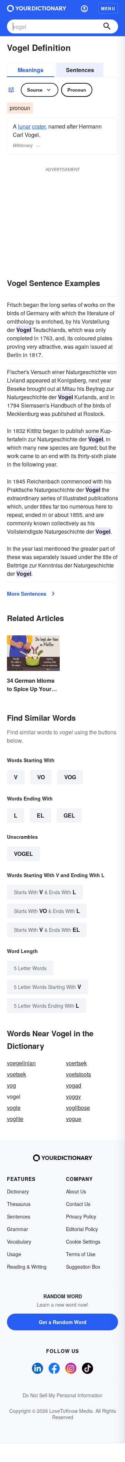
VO (41, 777)
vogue (73, 1119)
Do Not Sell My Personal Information (62, 1395)
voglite (15, 1119)
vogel (23, 854)
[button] (84, 8)
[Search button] (107, 26)
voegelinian (21, 1063)
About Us (76, 1191)
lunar (24, 126)
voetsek (16, 1074)
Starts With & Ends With (45, 892)
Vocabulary (19, 1241)
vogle (13, 1108)
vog (11, 1085)
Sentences (80, 70)
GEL (69, 815)
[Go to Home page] (36, 8)
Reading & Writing (27, 1266)
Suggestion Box (83, 1266)
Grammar (17, 1228)
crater (38, 126)
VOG (70, 777)
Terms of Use (80, 1254)
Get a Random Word (62, 1321)
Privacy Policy (81, 1216)
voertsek (76, 1063)
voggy (73, 1096)
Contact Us (78, 1203)
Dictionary (18, 1191)
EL (40, 815)
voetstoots (78, 1074)
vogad (73, 1085)
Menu (108, 8)
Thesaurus (19, 1203)
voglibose (78, 1108)
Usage (14, 1254)
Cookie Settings (83, 1241)
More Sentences (26, 593)
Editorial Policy (82, 1228)
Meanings (30, 70)
